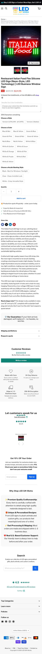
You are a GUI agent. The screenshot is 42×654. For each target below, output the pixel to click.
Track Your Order (23, 648)
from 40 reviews (19, 417)
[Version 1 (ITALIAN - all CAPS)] (13, 124)
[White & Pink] (22, 154)
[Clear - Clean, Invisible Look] (12, 178)
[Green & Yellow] (33, 139)
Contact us (33, 648)
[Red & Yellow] (18, 144)
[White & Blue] (30, 144)
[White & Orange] (8, 154)
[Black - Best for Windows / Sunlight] (15, 173)
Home (3, 19)
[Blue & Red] (6, 134)
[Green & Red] (20, 139)
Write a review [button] (21, 360)
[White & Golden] (8, 149)
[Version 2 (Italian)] (33, 124)
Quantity (4, 187)
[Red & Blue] (6, 144)
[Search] (35, 568)
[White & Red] (21, 159)
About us (7, 648)
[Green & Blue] (31, 134)
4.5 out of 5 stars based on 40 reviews (21, 587)
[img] (21, 415)
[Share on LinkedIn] (10, 224)
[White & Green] (23, 149)
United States (20, 630)
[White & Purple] (8, 159)
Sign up (32, 477)
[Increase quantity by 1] (18, 191)
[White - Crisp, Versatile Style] (13, 183)
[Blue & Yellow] (18, 134)
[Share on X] (6, 224)
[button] (17, 70)
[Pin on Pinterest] (14, 224)
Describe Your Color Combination (12, 102)
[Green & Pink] (7, 139)
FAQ (14, 648)
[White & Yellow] (8, 164)
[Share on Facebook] (2, 224)
